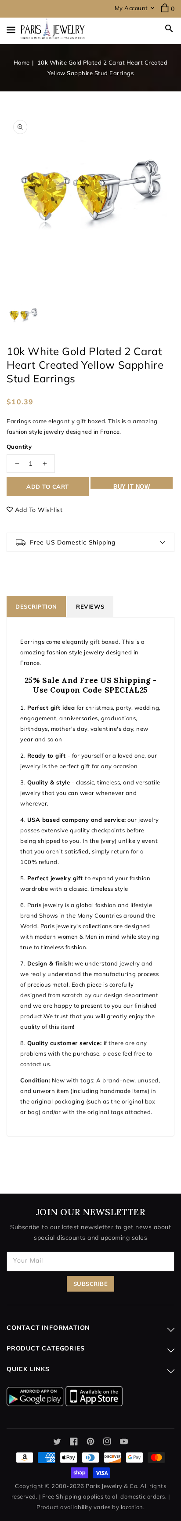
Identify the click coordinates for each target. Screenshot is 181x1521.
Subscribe (90, 1283)
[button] (169, 28)
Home (22, 62)
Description (36, 606)
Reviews (90, 606)
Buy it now (131, 486)
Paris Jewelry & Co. (112, 1485)
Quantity (19, 446)
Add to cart (47, 486)
